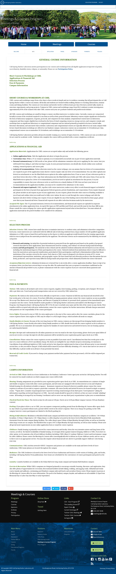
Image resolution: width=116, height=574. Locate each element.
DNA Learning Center (44, 539)
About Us (28, 8)
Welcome (16, 51)
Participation (15, 515)
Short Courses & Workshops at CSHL (25, 76)
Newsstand (42, 8)
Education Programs (91, 2)
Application (50, 51)
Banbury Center (42, 534)
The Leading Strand (71, 504)
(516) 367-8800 (97, 532)
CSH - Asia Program (71, 502)
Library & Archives (69, 532)
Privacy (13, 513)
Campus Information (19, 85)
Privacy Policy (110, 568)
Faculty (101, 2)
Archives (14, 510)
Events (34, 8)
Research (40, 532)
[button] (8, 24)
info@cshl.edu (97, 534)
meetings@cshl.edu (100, 514)
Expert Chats (68, 507)
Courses (91, 44)
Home (23, 44)
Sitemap (102, 568)
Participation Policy (65, 69)
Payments (87, 51)
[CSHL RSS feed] (92, 564)
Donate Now (98, 543)
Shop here (41, 502)
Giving (68, 8)
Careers (62, 8)
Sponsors (74, 51)
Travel (62, 51)
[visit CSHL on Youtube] (103, 560)
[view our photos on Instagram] (99, 560)
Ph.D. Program (42, 545)
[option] (58, 24)
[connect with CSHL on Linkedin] (106, 560)
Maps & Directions (98, 537)
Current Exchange (70, 510)
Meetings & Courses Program (47, 542)
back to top (13, 142)
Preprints (67, 534)
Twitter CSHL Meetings (72, 513)
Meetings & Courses (23, 494)
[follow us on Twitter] (95, 560)
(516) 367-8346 (98, 511)
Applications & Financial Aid (22, 78)
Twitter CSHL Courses (71, 515)
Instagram (68, 518)
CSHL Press (41, 537)
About (13, 532)
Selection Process (17, 80)
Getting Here (42, 510)
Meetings (57, 44)
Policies (99, 51)
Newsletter (98, 550)
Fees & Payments (17, 83)
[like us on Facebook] (92, 560)
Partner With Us (52, 8)
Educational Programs (17, 547)
